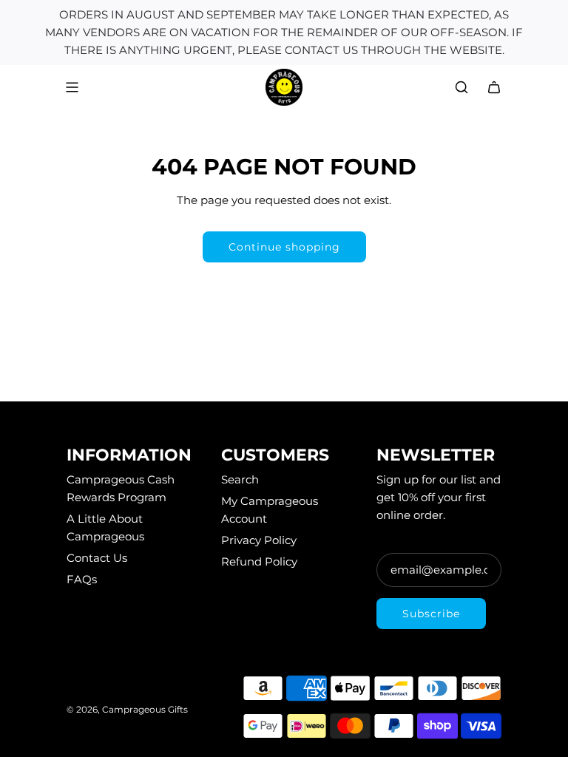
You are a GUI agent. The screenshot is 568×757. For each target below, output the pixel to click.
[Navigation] (71, 87)
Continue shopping (284, 247)
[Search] (461, 87)
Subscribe (431, 613)
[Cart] (494, 87)
